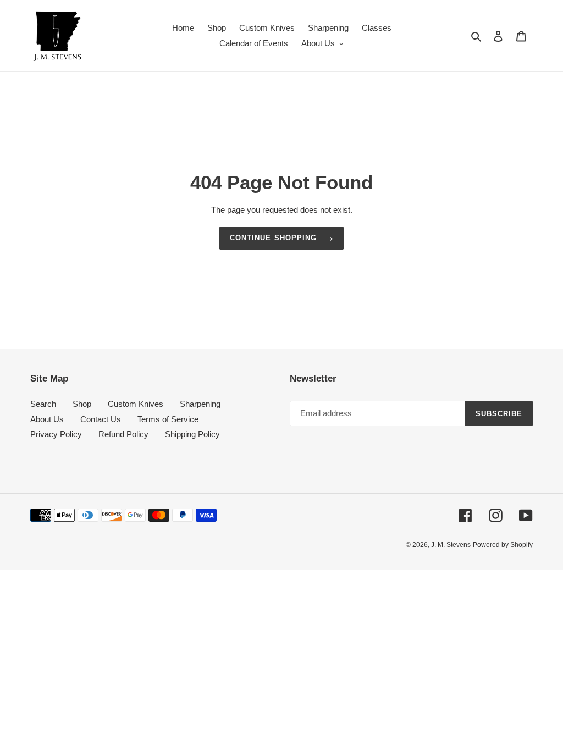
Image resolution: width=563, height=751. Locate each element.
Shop (82, 403)
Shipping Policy (192, 434)
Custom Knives (135, 403)
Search (43, 403)
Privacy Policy (56, 434)
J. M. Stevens (451, 545)
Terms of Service (167, 419)
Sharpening (200, 403)
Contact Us (100, 419)
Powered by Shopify (503, 545)
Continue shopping (273, 238)
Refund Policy (123, 434)
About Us (47, 419)
